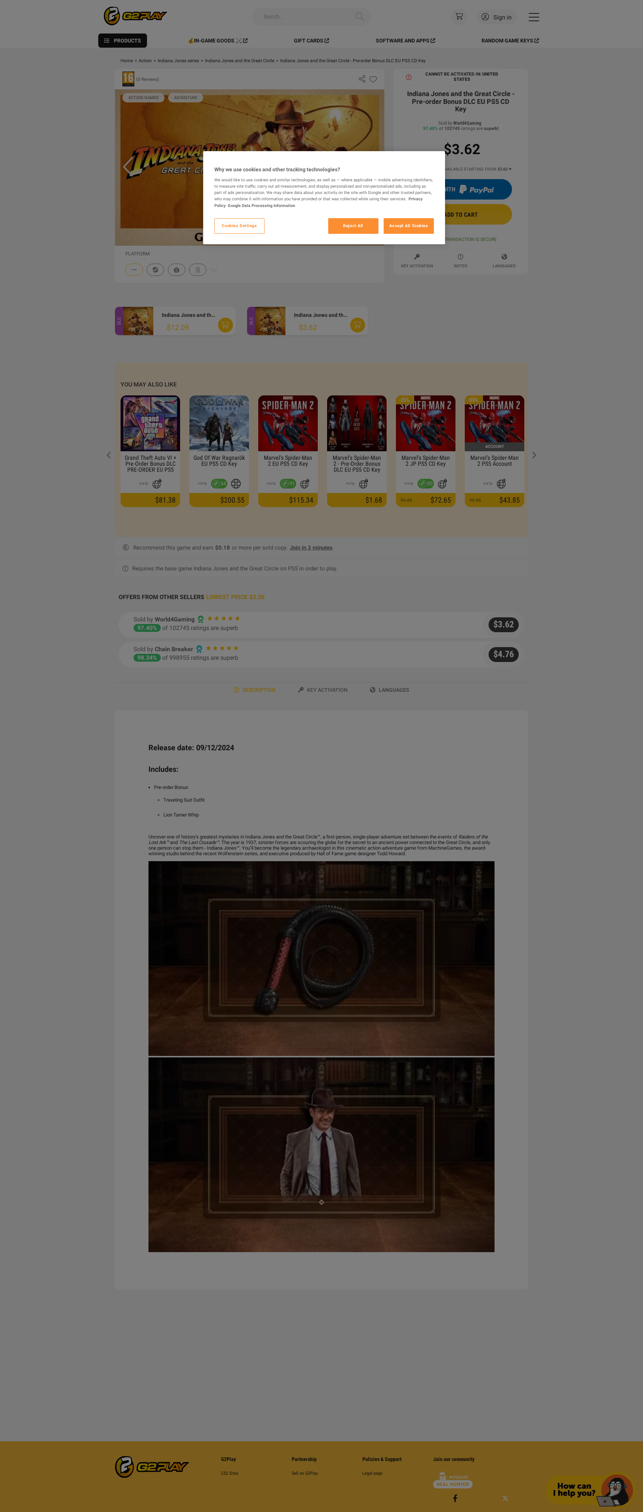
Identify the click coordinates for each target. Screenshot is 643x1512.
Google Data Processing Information (261, 205)
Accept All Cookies (408, 225)
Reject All (353, 225)
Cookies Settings (239, 225)
